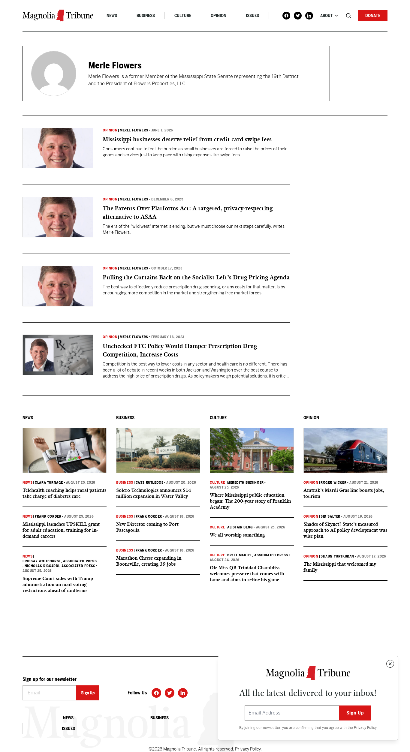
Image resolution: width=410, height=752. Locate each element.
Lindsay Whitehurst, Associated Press (60, 561)
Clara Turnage (49, 482)
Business (146, 15)
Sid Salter (330, 516)
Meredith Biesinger (245, 482)
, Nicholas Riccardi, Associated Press (59, 566)
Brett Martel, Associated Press (257, 555)
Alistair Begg (240, 527)
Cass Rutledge (150, 482)
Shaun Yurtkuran (337, 556)
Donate (372, 15)
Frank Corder (48, 516)
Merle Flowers (134, 130)
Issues (252, 15)
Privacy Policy (365, 728)
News (112, 15)
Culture (182, 15)
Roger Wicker (333, 482)
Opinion (218, 15)
